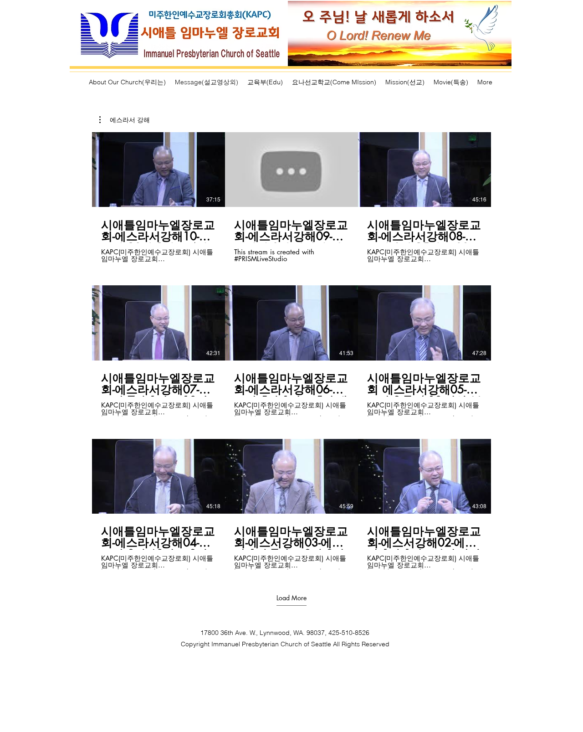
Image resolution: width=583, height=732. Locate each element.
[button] (124, 120)
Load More (291, 598)
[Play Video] (158, 169)
